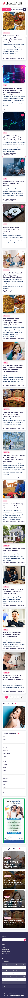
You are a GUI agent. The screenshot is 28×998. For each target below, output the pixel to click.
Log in (4, 947)
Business (6, 270)
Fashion (6, 586)
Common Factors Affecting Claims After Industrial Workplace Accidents (13, 506)
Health (4, 767)
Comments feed (7, 951)
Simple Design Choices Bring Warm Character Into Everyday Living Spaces (13, 414)
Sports (4, 784)
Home (4, 770)
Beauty (5, 739)
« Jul (4, 986)
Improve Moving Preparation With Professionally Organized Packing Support (13, 275)
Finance (5, 759)
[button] (7, 56)
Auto (4, 736)
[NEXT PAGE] (21, 697)
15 (20, 973)
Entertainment (6, 753)
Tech (5, 85)
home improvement (7, 773)
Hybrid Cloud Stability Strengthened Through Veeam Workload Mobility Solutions (14, 138)
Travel (4, 790)
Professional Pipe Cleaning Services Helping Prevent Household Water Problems (13, 677)
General (5, 764)
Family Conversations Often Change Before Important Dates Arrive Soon (13, 591)
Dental (6, 362)
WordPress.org (7, 953)
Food (4, 761)
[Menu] (25, 3)
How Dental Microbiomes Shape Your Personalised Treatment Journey (12, 634)
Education (5, 750)
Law (5, 500)
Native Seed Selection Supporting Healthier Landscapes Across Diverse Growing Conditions (12, 881)
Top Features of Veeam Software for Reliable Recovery (11, 229)
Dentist (5, 747)
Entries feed (6, 949)
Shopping (6, 32)
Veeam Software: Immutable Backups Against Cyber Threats (13, 183)
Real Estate (6, 778)
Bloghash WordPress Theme (16, 995)
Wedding (5, 792)
